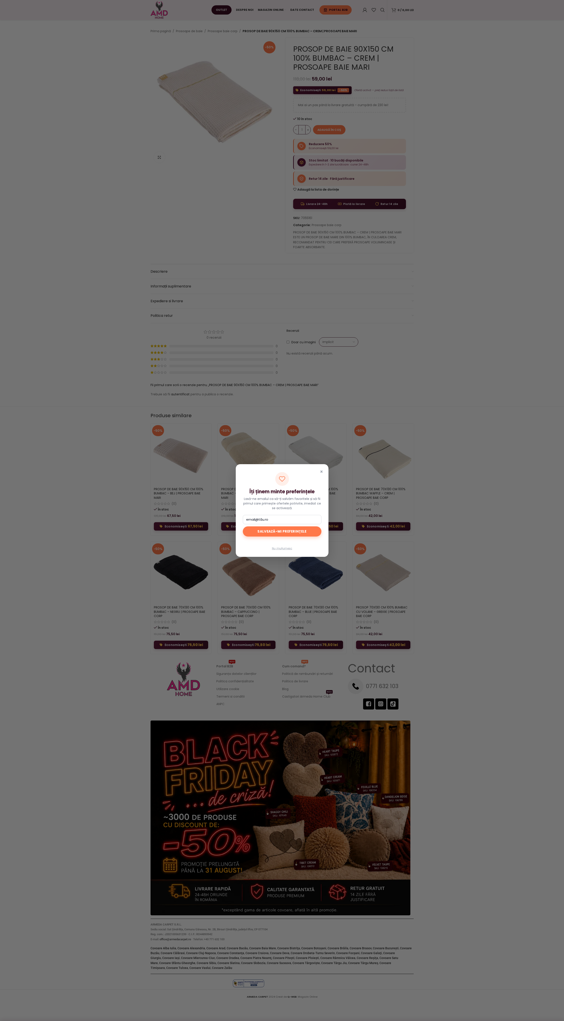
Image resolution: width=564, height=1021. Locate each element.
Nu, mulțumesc (282, 548)
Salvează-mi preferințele (281, 531)
